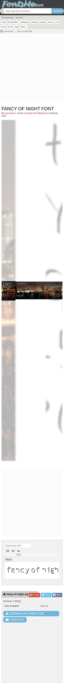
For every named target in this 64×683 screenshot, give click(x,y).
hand (3, 27)
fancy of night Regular (32, 570)
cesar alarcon (10, 113)
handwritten (13, 22)
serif (56, 22)
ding (17, 27)
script (3, 22)
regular (43, 22)
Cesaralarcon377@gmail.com (36, 113)
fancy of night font (24, 31)
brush (10, 27)
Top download (7, 17)
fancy (50, 22)
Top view (19, 17)
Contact (16, 619)
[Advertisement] (32, 68)
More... (24, 27)
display (35, 22)
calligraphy (25, 22)
